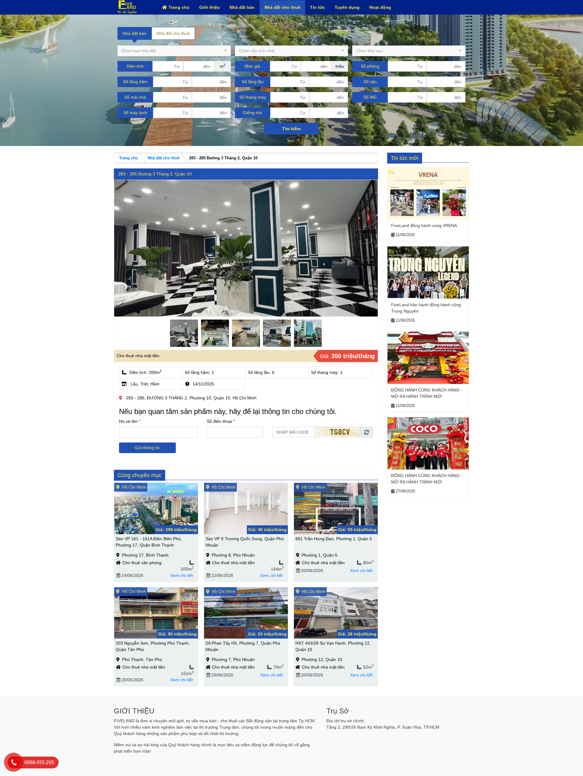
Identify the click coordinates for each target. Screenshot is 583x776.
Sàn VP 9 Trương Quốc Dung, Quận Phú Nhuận (245, 541)
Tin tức (317, 7)
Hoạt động (380, 7)
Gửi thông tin (147, 447)
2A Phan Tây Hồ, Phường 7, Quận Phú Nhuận (243, 646)
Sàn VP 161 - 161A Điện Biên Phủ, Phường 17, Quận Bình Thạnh (149, 541)
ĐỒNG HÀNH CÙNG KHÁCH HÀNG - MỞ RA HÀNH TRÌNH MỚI (426, 393)
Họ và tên (129, 421)
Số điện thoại (221, 421)
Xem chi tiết (181, 575)
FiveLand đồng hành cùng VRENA (424, 225)
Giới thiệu (209, 7)
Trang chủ (179, 7)
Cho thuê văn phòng (142, 562)
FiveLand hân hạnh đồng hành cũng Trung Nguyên (426, 307)
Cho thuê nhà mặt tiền (138, 355)
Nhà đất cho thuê (282, 7)
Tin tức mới (404, 158)
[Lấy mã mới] (366, 432)
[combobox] (174, 51)
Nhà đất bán (242, 7)
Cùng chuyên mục (140, 475)
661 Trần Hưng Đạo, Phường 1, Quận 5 (333, 538)
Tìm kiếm (291, 128)
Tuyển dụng (347, 7)
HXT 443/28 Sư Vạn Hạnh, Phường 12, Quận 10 (333, 646)
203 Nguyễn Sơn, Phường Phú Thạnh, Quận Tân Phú (153, 646)
